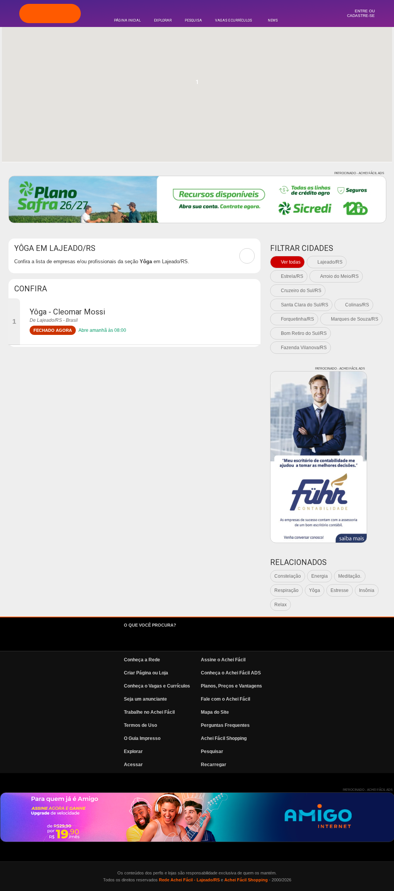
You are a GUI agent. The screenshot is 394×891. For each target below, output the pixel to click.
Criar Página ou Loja (146, 673)
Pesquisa (193, 20)
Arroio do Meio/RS (339, 276)
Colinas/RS (357, 305)
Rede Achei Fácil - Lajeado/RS (189, 880)
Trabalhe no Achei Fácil (149, 712)
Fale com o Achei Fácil (225, 699)
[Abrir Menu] (9, 13)
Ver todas (291, 262)
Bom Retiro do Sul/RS (304, 333)
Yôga (314, 590)
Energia (319, 576)
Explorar (163, 20)
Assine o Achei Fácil (223, 659)
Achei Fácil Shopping (224, 738)
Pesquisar (212, 751)
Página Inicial (127, 20)
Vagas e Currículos (233, 20)
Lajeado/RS (329, 262)
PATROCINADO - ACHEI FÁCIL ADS (359, 173)
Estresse (340, 590)
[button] (197, 84)
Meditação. (349, 576)
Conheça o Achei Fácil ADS (231, 673)
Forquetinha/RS (297, 319)
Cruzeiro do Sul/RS (301, 290)
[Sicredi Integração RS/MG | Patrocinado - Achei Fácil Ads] (197, 199)
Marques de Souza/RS (354, 319)
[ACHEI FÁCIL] (50, 13)
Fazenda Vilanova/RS (304, 347)
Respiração (286, 590)
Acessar (133, 764)
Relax (280, 604)
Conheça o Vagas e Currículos (157, 686)
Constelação (287, 576)
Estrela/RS (292, 276)
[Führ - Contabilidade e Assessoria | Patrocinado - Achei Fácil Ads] (318, 457)
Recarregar (213, 764)
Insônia (366, 590)
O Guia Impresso (142, 738)
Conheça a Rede (142, 659)
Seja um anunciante (145, 699)
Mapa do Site (215, 712)
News (273, 20)
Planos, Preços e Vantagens (231, 686)
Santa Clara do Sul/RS (304, 305)
